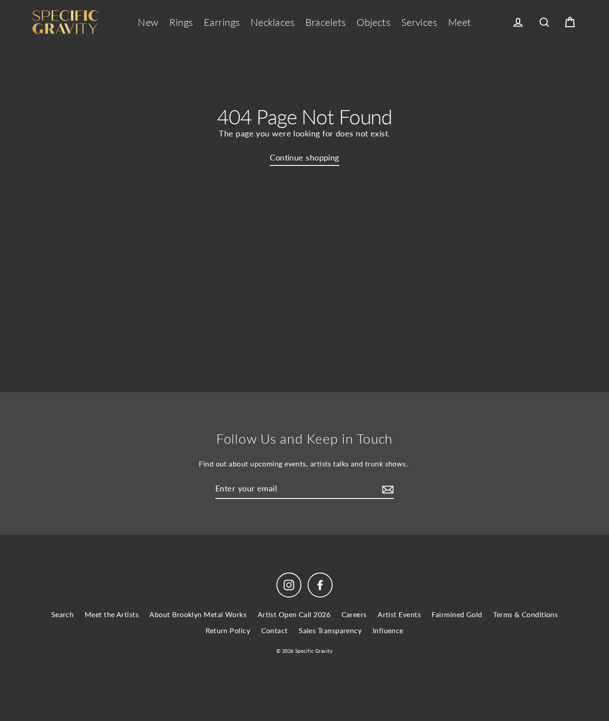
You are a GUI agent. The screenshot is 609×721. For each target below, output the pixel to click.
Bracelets (325, 22)
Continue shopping (304, 157)
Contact (274, 630)
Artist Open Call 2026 (294, 614)
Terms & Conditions (525, 614)
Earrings (222, 22)
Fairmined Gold (457, 614)
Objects (373, 22)
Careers (354, 614)
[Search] (544, 22)
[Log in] (518, 22)
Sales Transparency (330, 630)
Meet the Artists (112, 614)
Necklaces (272, 22)
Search (62, 614)
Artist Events (399, 614)
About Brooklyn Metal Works (198, 614)
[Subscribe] (386, 488)
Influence (388, 630)
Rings (181, 22)
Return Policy (228, 630)
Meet (459, 22)
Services (419, 22)
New (148, 22)
